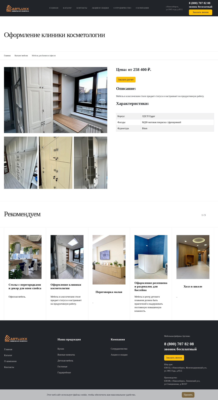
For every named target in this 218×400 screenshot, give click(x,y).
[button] (203, 215)
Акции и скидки (100, 8)
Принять (188, 394)
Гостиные (62, 366)
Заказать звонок (201, 12)
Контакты (82, 8)
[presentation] (100, 195)
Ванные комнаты (66, 354)
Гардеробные (64, 372)
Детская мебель (65, 360)
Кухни (61, 348)
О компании (142, 8)
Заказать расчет (126, 79)
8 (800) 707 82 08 (199, 3)
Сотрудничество (122, 8)
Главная (53, 8)
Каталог (67, 8)
